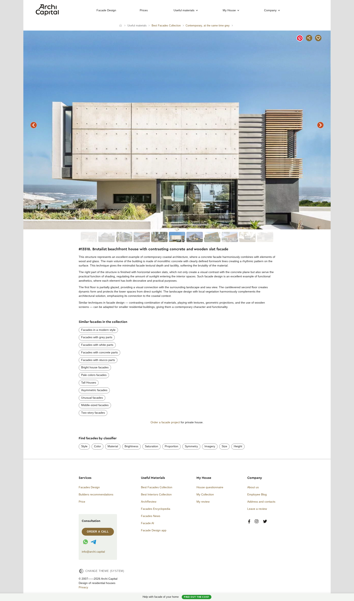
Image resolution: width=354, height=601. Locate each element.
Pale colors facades (94, 375)
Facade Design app (153, 530)
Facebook (249, 521)
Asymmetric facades (94, 390)
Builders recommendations (96, 494)
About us (253, 487)
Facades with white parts (97, 344)
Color (97, 446)
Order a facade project (165, 422)
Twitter (265, 521)
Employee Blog (257, 494)
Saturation (151, 446)
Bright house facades (95, 367)
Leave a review (257, 508)
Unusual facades (92, 397)
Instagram (256, 521)
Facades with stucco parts (98, 360)
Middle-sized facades (95, 405)
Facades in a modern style (98, 329)
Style (84, 446)
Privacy (83, 587)
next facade (320, 125)
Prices (144, 10)
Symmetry (191, 446)
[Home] (120, 25)
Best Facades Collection (156, 487)
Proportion (171, 446)
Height (238, 446)
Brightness (131, 446)
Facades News (150, 516)
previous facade (34, 125)
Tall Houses (88, 382)
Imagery (209, 446)
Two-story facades (93, 412)
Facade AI (147, 523)
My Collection (205, 494)
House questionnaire (209, 487)
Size (224, 446)
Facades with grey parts (96, 337)
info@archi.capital (93, 551)
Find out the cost (196, 597)
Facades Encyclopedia (155, 508)
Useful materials (184, 10)
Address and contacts (261, 501)
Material (113, 446)
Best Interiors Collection (156, 494)
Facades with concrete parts (99, 352)
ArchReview (148, 501)
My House (229, 10)
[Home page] (47, 14)
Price (82, 501)
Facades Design (89, 487)
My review (203, 501)
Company (270, 10)
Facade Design (106, 10)
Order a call (98, 531)
